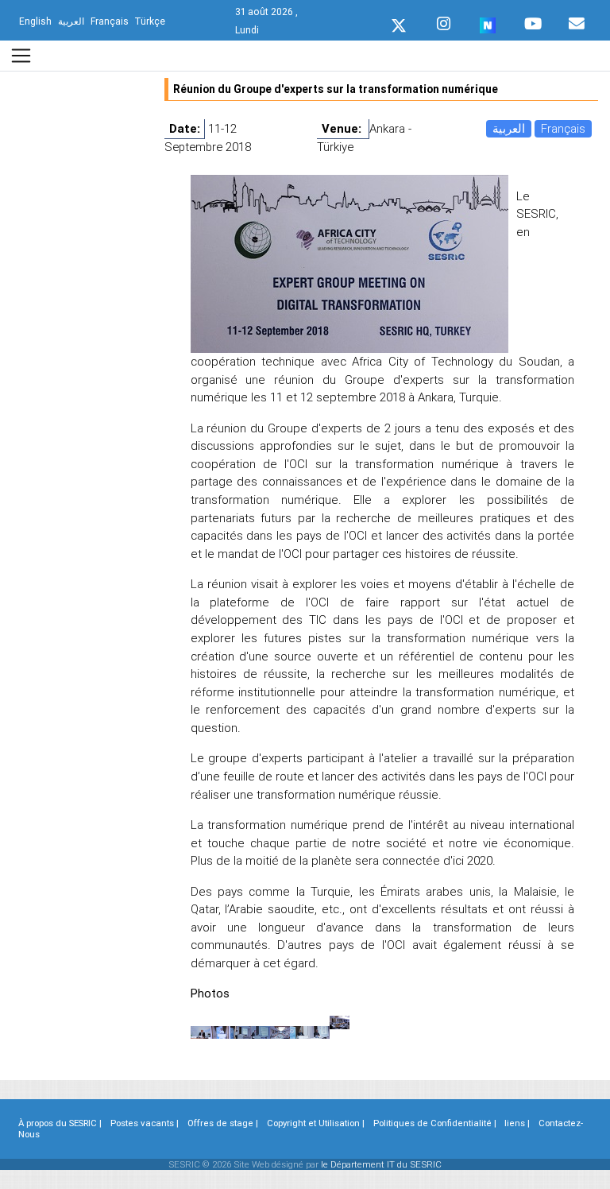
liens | (517, 1123)
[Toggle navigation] (21, 55)
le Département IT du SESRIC (381, 1164)
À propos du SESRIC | (60, 1123)
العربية (508, 128)
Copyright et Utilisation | (316, 1123)
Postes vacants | (144, 1123)
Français (563, 128)
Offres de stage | (222, 1123)
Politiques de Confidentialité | (434, 1123)
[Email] (577, 20)
